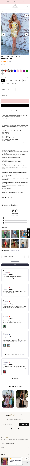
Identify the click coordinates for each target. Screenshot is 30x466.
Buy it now (14, 105)
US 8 (16, 80)
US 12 (24, 80)
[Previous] (3, 34)
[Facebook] (11, 428)
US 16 (8, 83)
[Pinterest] (15, 428)
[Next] (26, 34)
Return (17, 110)
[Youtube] (18, 428)
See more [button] (22, 341)
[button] (6, 61)
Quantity (3, 89)
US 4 (7, 80)
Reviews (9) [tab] (5, 250)
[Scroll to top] (27, 462)
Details (3, 110)
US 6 (11, 80)
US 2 (3, 80)
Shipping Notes (10, 110)
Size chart (27, 77)
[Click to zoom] (26, 15)
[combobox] (27, 256)
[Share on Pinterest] (11, 198)
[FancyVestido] (15, 6)
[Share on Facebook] (5, 198)
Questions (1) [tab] (15, 250)
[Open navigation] (5, 6)
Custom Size (13, 83)
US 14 (3, 83)
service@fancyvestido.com (8, 443)
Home (3, 11)
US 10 (20, 80)
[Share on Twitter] (8, 198)
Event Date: (4, 95)
